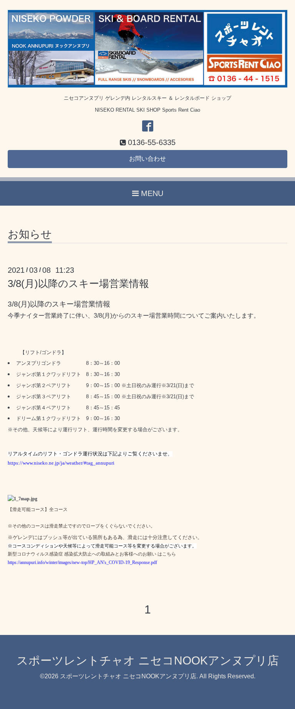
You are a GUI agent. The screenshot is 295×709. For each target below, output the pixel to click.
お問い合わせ (147, 158)
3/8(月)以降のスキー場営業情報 (78, 283)
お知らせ (30, 234)
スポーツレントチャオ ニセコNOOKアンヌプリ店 (148, 660)
